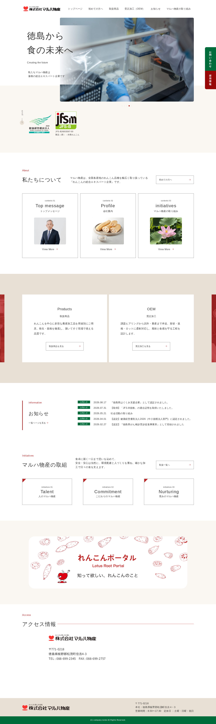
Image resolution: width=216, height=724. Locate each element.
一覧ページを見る (37, 423)
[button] (122, 105)
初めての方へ (95, 9)
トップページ (75, 9)
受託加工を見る (142, 346)
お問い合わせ (210, 59)
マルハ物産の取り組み (178, 9)
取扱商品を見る (56, 346)
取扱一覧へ (164, 465)
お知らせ (156, 9)
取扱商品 (114, 9)
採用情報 (210, 79)
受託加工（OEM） (135, 9)
